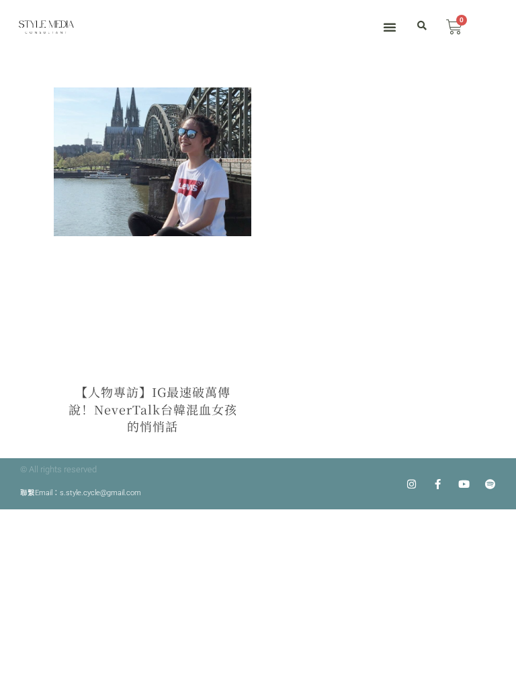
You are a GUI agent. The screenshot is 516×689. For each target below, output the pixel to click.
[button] (390, 27)
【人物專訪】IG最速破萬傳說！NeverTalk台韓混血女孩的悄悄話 (153, 408)
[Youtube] (465, 484)
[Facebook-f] (438, 484)
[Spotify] (491, 484)
